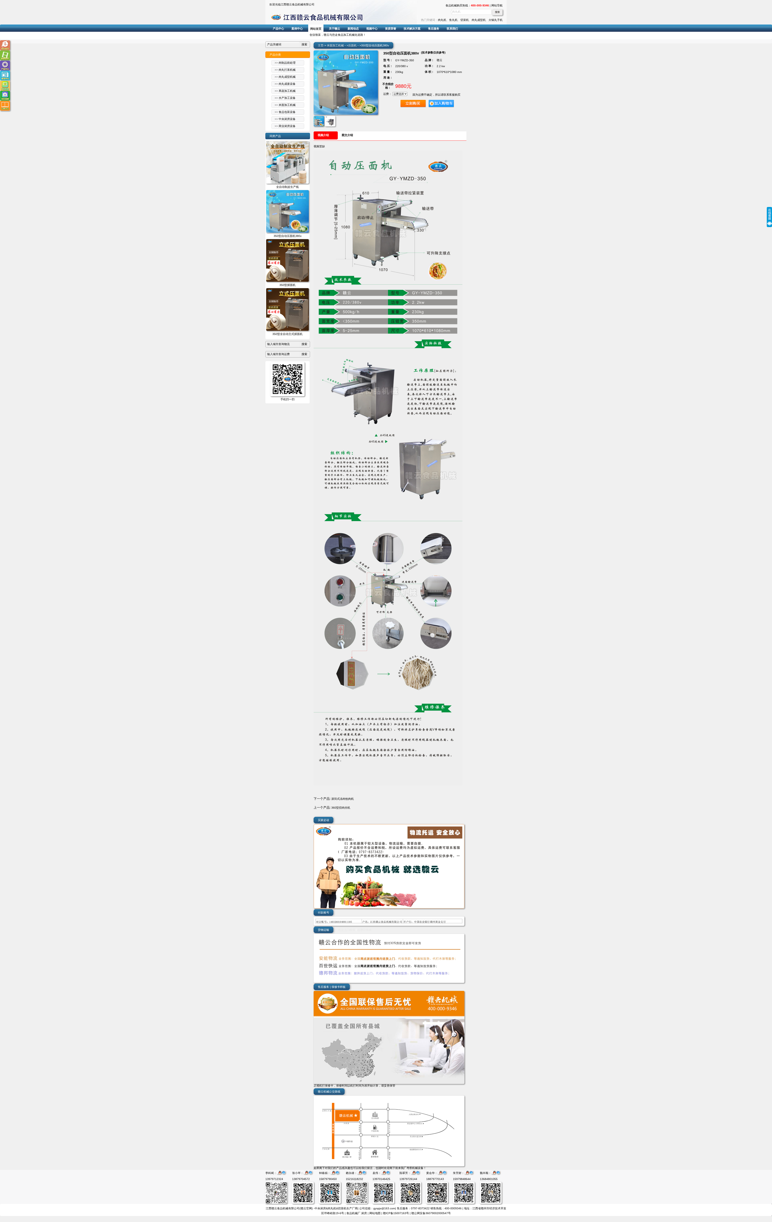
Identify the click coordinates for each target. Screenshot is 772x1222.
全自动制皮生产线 (287, 186)
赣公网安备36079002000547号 (431, 1213)
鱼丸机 (453, 20)
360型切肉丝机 (340, 807)
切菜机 (464, 20)
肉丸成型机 (479, 20)
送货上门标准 (346, 929)
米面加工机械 (335, 45)
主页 (320, 45)
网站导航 (497, 5)
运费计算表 (364, 929)
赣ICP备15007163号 (396, 1213)
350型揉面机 (287, 285)
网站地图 (375, 1213)
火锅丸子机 (496, 20)
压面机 (352, 45)
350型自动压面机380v (288, 236)
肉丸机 (442, 20)
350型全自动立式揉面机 (287, 334)
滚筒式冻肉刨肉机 (342, 798)
